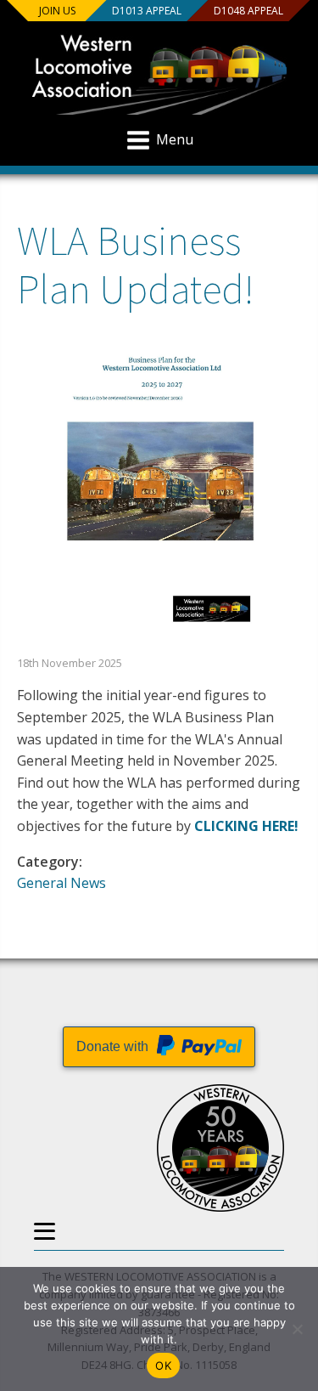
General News (61, 883)
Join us (57, 10)
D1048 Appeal (247, 10)
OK (163, 1365)
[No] (296, 1328)
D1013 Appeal (146, 10)
